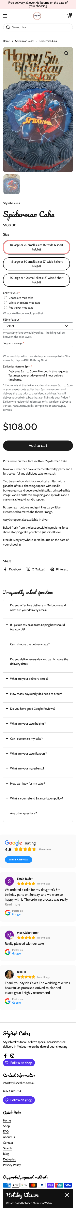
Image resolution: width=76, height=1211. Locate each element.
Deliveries (9, 1159)
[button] (38, 609)
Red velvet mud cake (21, 307)
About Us (9, 1137)
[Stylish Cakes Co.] (37, 16)
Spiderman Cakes (24, 40)
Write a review (18, 859)
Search (7, 1148)
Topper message (13, 343)
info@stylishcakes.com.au (19, 1083)
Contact (8, 1143)
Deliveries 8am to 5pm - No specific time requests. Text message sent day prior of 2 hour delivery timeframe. (39, 375)
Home (6, 40)
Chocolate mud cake (21, 298)
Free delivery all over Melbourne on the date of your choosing (38, 4)
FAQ (6, 1131)
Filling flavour (12, 319)
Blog (6, 1154)
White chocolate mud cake (24, 302)
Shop (6, 1126)
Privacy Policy (12, 1165)
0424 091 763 (12, 1091)
